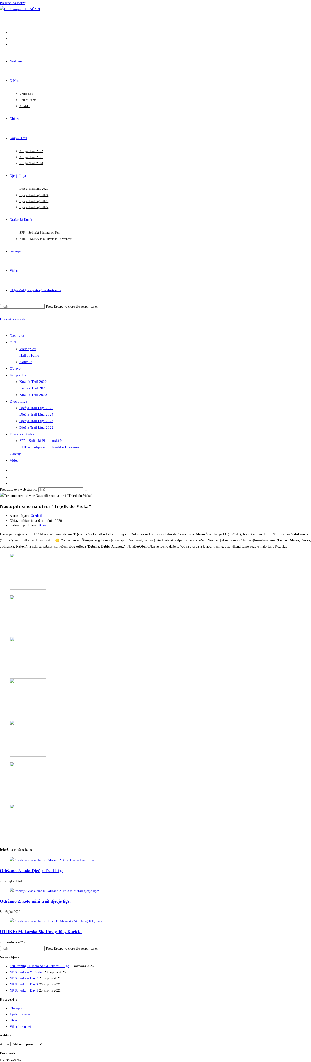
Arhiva (4, 1044)
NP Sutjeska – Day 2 (24, 984)
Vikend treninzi (20, 1026)
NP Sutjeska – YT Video (26, 972)
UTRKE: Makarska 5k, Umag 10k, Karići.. (41, 931)
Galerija (16, 454)
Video (14, 460)
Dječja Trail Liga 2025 (36, 408)
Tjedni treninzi (20, 1014)
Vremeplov (27, 349)
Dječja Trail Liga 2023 (36, 421)
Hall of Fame (29, 355)
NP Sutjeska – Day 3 (24, 978)
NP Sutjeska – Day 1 (24, 990)
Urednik (37, 516)
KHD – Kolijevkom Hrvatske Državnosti (50, 447)
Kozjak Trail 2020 (33, 395)
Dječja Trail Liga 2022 (36, 427)
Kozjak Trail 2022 (33, 382)
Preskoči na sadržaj (13, 3)
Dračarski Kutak (22, 434)
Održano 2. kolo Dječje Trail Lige (31, 870)
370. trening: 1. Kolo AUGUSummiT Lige (39, 966)
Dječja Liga (18, 401)
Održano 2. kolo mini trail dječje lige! (35, 901)
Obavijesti (17, 1008)
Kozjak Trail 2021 (33, 388)
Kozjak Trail (19, 375)
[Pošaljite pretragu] (86, 490)
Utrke (42, 525)
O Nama (16, 342)
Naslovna (17, 336)
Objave (15, 368)
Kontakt (25, 362)
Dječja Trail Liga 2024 (36, 414)
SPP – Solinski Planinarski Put (42, 441)
